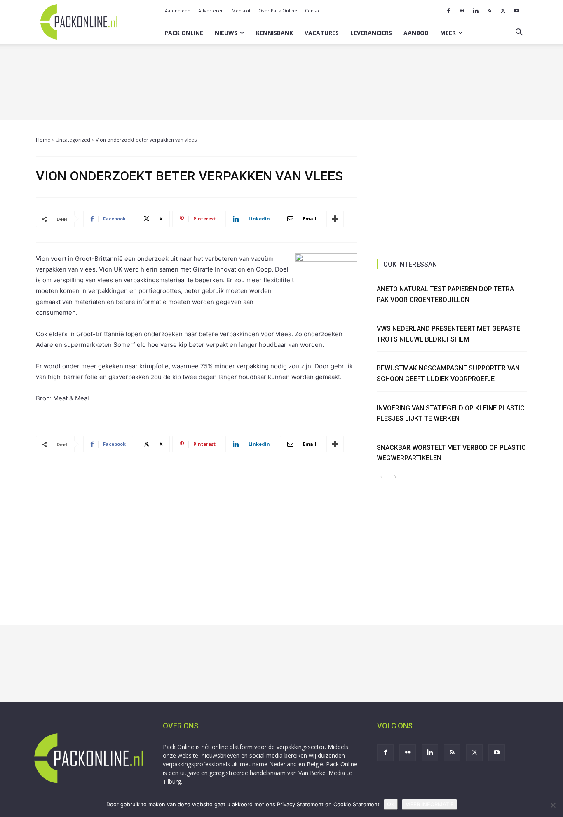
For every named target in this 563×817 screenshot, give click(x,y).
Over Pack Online (277, 10)
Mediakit (241, 10)
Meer (448, 33)
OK (390, 804)
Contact (313, 10)
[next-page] (395, 477)
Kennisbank (274, 33)
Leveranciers (371, 33)
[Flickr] (462, 10)
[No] (553, 805)
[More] (335, 219)
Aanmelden (177, 10)
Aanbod (416, 33)
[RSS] (489, 10)
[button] (519, 33)
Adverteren (211, 10)
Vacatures (322, 33)
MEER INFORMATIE (429, 804)
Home (43, 139)
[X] (503, 10)
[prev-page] (382, 477)
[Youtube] (516, 10)
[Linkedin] (475, 10)
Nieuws (226, 33)
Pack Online (183, 33)
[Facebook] (448, 10)
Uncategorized (73, 139)
